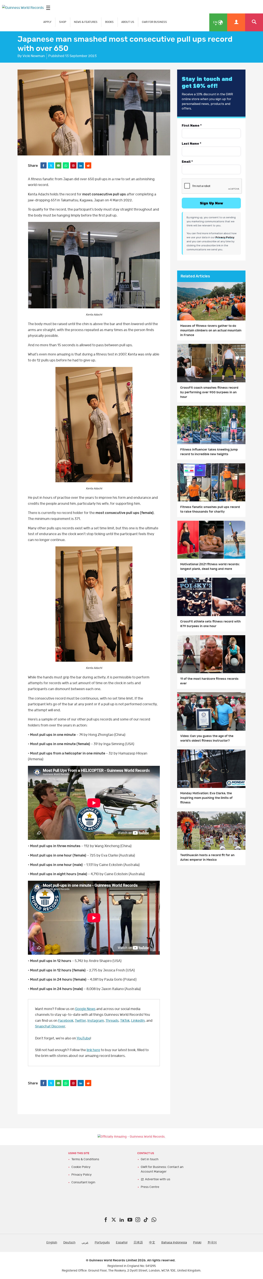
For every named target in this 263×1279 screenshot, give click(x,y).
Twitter (80, 1021)
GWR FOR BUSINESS (154, 22)
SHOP (62, 22)
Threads (112, 1021)
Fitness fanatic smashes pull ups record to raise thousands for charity (210, 509)
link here (93, 1050)
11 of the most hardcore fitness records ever (209, 681)
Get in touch (149, 1159)
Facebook (65, 1021)
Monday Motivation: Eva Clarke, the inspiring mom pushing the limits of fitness (206, 798)
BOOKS (109, 22)
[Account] (236, 22)
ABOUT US (127, 22)
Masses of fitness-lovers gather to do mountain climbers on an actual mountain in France (210, 330)
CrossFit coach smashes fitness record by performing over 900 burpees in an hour (209, 392)
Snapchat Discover (50, 1026)
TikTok (125, 1021)
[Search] (254, 22)
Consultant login (83, 1182)
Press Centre (150, 1187)
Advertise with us (157, 1179)
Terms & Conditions (85, 1159)
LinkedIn (138, 1021)
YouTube (83, 1038)
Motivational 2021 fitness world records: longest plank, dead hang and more (210, 566)
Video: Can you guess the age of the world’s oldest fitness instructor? (206, 738)
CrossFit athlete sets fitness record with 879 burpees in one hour (210, 624)
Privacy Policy (81, 1174)
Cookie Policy (80, 1167)
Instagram (95, 1021)
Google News (85, 1009)
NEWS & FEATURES (85, 22)
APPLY (47, 22)
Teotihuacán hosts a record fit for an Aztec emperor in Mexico (207, 857)
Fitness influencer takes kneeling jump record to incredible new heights (209, 452)
